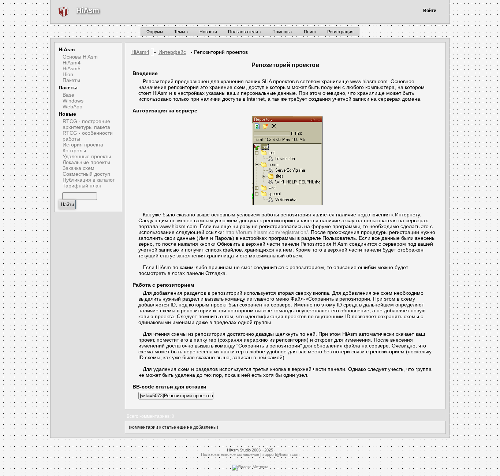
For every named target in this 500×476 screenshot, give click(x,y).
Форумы (154, 31)
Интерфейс (172, 52)
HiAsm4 (72, 63)
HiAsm (87, 10)
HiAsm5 (72, 68)
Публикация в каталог (89, 180)
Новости (208, 31)
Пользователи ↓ (244, 31)
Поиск (310, 31)
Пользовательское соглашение (230, 454)
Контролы (74, 150)
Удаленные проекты (87, 156)
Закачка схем (78, 168)
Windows (73, 101)
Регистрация (340, 31)
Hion (68, 74)
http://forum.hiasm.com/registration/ (266, 232)
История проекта (83, 145)
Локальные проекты (86, 162)
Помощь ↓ (282, 31)
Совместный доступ (86, 174)
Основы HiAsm (80, 57)
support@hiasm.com (280, 454)
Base (68, 95)
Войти (429, 10)
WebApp (72, 106)
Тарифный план (82, 186)
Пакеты (71, 80)
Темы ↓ (181, 31)
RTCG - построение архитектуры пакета (86, 124)
